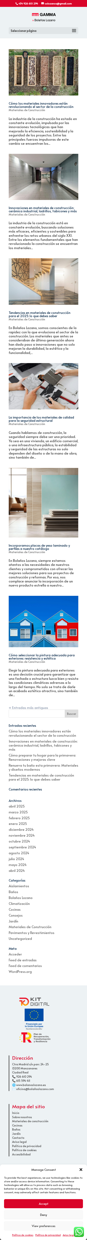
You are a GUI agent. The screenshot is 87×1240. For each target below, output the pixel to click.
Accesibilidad (21, 1154)
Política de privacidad (48, 1235)
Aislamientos (19, 885)
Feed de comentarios (25, 965)
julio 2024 (16, 858)
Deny (43, 1214)
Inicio (15, 1113)
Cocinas (15, 909)
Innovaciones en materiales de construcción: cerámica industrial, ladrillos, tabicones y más (43, 209)
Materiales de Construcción (27, 110)
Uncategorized (20, 938)
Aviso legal (69, 1235)
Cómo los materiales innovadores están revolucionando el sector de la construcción (41, 105)
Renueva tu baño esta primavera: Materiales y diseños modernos (43, 767)
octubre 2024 (19, 841)
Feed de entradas (23, 959)
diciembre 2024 (21, 829)
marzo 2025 (18, 812)
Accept (43, 1203)
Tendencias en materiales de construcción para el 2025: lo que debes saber (39, 314)
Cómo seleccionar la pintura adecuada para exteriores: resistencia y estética (42, 656)
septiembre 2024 (22, 847)
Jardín (13, 921)
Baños (13, 891)
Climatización (19, 903)
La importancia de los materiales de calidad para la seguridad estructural (41, 419)
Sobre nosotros (22, 1117)
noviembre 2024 (22, 835)
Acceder (15, 954)
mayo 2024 (18, 864)
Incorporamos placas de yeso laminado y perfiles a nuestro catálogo (39, 547)
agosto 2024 (19, 852)
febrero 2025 (19, 817)
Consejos (16, 915)
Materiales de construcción (30, 1121)
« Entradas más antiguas (28, 707)
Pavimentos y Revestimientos (31, 932)
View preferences (43, 1226)
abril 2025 (17, 806)
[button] (81, 1170)
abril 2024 (17, 870)
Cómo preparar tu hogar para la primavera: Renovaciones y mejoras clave (42, 757)
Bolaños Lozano (21, 897)
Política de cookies (22, 1235)
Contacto (18, 1138)
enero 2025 (18, 823)
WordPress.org (20, 971)
